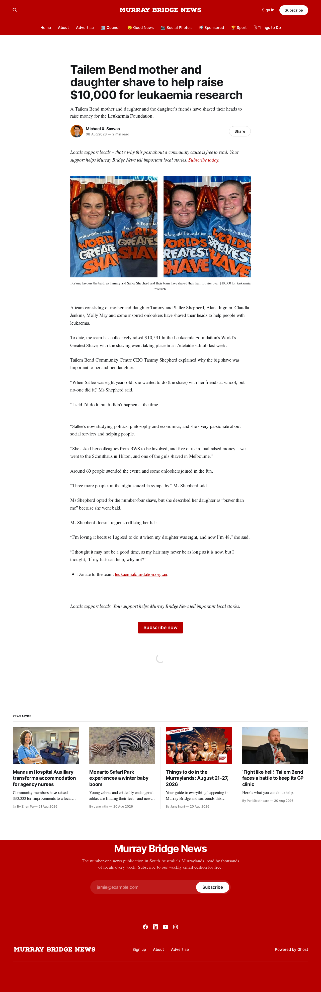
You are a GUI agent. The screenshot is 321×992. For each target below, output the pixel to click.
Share (239, 131)
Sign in (268, 10)
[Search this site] (14, 10)
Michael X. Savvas (103, 128)
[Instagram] (175, 926)
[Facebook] (145, 926)
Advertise (85, 27)
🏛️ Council (110, 27)
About (63, 27)
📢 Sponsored (211, 27)
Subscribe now (160, 627)
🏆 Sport (239, 27)
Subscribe (294, 10)
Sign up (139, 949)
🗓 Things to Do (267, 27)
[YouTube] (165, 926)
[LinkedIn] (155, 926)
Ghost (302, 949)
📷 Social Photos (176, 27)
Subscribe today (203, 160)
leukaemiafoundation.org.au (141, 574)
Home (45, 27)
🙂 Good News (140, 27)
